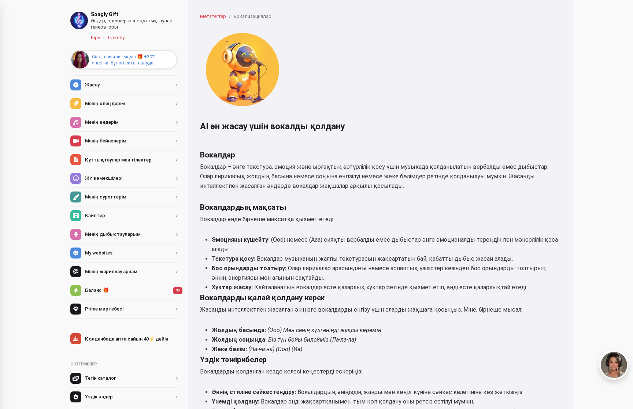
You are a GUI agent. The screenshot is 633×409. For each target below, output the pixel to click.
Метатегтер (213, 16)
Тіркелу (116, 37)
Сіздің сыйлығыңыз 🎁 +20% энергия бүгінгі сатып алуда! (124, 60)
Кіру (95, 37)
